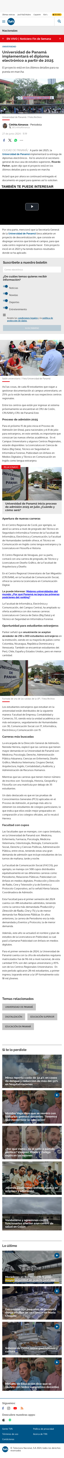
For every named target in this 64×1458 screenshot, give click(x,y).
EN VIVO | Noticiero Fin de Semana (29, 38)
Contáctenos (8, 1439)
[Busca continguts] (59, 21)
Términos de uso (10, 1434)
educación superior (42, 1016)
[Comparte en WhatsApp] (16, 140)
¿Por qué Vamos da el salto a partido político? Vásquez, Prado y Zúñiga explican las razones (30, 1152)
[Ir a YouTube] (16, 1408)
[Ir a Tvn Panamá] (30, 21)
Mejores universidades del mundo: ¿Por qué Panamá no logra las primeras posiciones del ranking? (30, 594)
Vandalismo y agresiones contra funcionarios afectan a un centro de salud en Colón (29, 1223)
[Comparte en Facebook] (4, 140)
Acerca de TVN (40, 1434)
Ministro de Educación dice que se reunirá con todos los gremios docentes (32, 1385)
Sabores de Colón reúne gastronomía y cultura (31, 1349)
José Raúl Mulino (24, 15)
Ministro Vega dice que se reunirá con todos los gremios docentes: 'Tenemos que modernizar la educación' (31, 1116)
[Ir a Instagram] (9, 1408)
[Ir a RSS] (22, 1408)
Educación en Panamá (18, 1026)
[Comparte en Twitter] (10, 140)
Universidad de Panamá (19, 1007)
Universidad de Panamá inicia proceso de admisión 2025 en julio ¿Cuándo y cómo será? (31, 507)
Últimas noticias (8, 15)
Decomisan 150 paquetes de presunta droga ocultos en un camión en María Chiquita (30, 1312)
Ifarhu (45, 15)
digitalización (13, 1016)
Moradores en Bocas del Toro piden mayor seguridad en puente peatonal (30, 1278)
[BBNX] (5, 1449)
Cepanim (37, 15)
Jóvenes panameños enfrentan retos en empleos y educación (31, 1189)
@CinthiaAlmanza (21, 127)
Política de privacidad (43, 1429)
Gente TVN (7, 1429)
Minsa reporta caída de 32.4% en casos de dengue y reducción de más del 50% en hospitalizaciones (31, 1081)
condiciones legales (28, 318)
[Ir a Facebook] (3, 1408)
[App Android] (10, 1420)
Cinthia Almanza (25, 124)
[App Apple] (4, 1420)
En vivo (58, 14)
